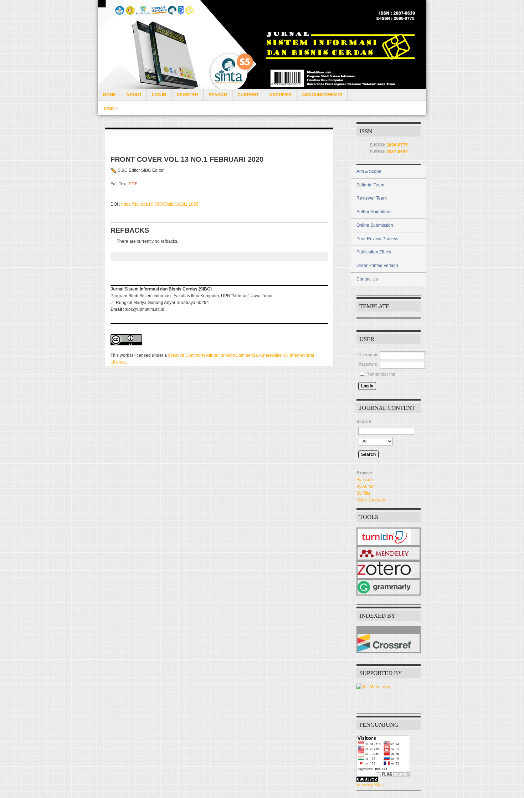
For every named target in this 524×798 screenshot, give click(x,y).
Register (187, 94)
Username (368, 354)
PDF (133, 183)
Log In (159, 94)
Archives (280, 94)
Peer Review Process (377, 238)
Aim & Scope (368, 171)
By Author (365, 486)
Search (218, 94)
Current (248, 94)
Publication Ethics (373, 251)
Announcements (322, 94)
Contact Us (367, 279)
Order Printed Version (377, 265)
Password (367, 364)
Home (109, 94)
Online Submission (374, 225)
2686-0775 (397, 145)
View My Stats (370, 784)
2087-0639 (397, 151)
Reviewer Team (371, 198)
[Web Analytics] (388, 779)
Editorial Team (370, 184)
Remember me (380, 374)
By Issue (364, 479)
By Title (363, 493)
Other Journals (370, 500)
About (134, 94)
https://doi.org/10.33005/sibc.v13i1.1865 (160, 204)
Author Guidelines (373, 211)
